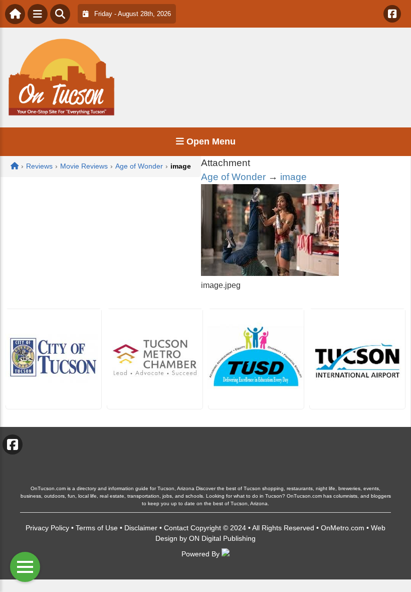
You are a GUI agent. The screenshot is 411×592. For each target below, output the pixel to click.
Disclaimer (140, 528)
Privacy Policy (47, 528)
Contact (176, 528)
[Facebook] (392, 14)
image (293, 177)
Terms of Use (97, 528)
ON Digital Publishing (222, 538)
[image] (270, 273)
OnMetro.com (342, 528)
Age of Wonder (233, 177)
